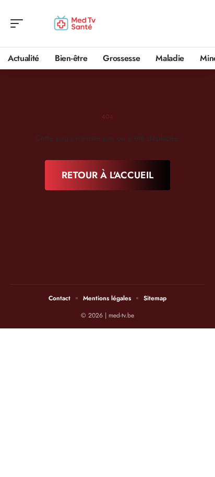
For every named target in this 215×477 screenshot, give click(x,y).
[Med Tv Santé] (75, 23)
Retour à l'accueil (107, 175)
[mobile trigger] (19, 23)
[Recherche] (197, 24)
